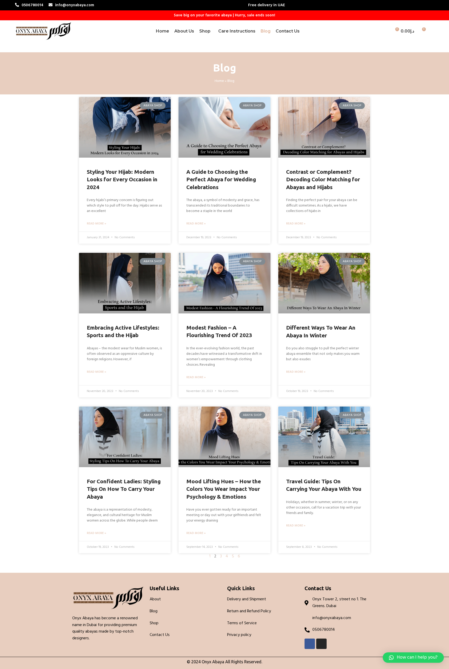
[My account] (385, 31)
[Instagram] (321, 644)
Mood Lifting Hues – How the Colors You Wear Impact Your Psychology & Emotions (223, 489)
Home (219, 81)
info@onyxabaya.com (74, 5)
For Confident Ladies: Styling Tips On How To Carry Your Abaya (124, 489)
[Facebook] (310, 644)
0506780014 (32, 5)
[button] (413, 657)
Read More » (96, 223)
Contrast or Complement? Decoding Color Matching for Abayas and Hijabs (323, 179)
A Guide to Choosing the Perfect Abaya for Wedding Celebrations (221, 179)
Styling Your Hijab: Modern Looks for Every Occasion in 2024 (122, 179)
